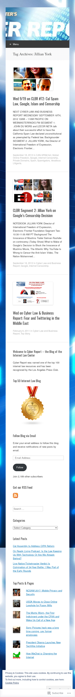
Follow (19, 467)
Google (33, 157)
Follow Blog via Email (24, 436)
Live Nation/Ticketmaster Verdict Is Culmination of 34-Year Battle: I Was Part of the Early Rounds (36, 567)
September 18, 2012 (23, 154)
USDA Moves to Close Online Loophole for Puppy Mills (41, 603)
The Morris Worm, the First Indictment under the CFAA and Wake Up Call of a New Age (42, 616)
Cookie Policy (12, 682)
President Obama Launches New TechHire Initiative (43, 644)
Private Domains (21, 160)
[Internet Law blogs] (32, 424)
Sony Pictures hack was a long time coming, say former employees (42, 631)
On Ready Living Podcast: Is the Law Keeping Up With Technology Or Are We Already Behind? (37, 554)
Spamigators (43, 160)
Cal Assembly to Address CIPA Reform (33, 546)
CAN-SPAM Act (43, 154)
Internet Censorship (48, 157)
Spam (33, 160)
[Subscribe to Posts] (15, 497)
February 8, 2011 (21, 330)
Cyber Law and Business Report (35, 332)
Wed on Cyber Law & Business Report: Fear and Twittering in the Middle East (36, 318)
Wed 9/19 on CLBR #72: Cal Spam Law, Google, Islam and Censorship (36, 101)
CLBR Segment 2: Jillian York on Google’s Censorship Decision (34, 213)
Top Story (25, 333)
